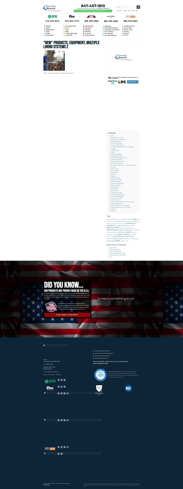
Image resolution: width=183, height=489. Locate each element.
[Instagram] (67, 393)
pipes (124, 230)
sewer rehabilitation (113, 234)
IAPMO (113, 152)
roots (107, 232)
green (118, 221)
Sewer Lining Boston (115, 251)
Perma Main (114, 172)
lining (135, 221)
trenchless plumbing (135, 238)
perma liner (113, 227)
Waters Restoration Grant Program (121, 207)
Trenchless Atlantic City (117, 194)
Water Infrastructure (117, 203)
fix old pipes (114, 221)
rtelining (120, 232)
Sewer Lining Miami (114, 249)
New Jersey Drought (117, 163)
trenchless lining (128, 236)
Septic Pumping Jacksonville (117, 253)
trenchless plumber (126, 238)
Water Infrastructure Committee (120, 205)
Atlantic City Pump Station (118, 139)
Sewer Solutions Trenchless (117, 255)
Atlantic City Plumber (117, 137)
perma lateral (130, 225)
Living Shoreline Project (117, 161)
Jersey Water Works (116, 156)
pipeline (128, 228)
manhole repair (114, 223)
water (117, 240)
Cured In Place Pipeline (117, 145)
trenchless (118, 236)
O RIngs (113, 167)
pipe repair (119, 230)
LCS (110, 257)
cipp (134, 219)
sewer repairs (132, 234)
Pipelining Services (116, 179)
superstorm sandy (110, 236)
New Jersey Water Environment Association (123, 165)
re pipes (137, 230)
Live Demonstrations (116, 159)
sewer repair (123, 234)
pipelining (111, 230)
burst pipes (120, 219)
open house (122, 225)
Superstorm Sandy (116, 192)
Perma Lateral (115, 170)
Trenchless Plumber (117, 198)
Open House (114, 168)
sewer (129, 232)
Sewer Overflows (116, 185)
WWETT (113, 211)
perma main (122, 228)
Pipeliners (114, 176)
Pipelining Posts (115, 178)
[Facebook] (58, 380)
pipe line (133, 228)
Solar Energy (114, 189)
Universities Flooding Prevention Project (122, 201)
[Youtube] (64, 380)
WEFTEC (113, 209)
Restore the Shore (116, 181)
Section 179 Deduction (117, 183)
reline (134, 230)
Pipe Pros (113, 174)
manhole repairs (122, 223)
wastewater (110, 241)
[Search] (138, 7)
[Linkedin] (61, 380)
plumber (129, 230)
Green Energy (115, 150)
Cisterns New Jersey (116, 143)
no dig (116, 225)
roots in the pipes (113, 232)
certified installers (127, 219)
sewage (124, 232)
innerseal (131, 221)
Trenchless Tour (115, 200)
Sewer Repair (115, 187)
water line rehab (125, 241)
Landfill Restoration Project (119, 158)
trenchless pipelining (114, 238)
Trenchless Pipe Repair (117, 196)
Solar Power (114, 190)
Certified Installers (116, 141)
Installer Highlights (116, 154)
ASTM (112, 136)
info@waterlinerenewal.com (53, 371)
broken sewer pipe (112, 219)
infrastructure (124, 221)
